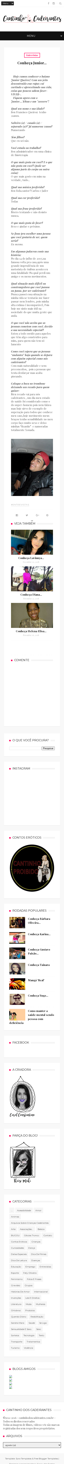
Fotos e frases (34, 1279)
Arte (13, 1229)
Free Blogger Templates (46, 1458)
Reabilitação (37, 1316)
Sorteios (15, 1335)
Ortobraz (16, 1310)
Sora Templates (23, 1458)
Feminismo (17, 1279)
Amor (38, 1210)
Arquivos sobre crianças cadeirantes (30, 1223)
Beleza (41, 1229)
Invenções (16, 1298)
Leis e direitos (32, 1298)
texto (41, 1335)
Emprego (30, 1266)
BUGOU (15, 1235)
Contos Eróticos (19, 1241)
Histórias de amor (20, 1291)
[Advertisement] (37, 693)
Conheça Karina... (39, 934)
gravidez (15, 1285)
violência (28, 1348)
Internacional (41, 1291)
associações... (26, 1229)
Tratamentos (33, 1341)
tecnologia (28, 1335)
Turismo (15, 1348)
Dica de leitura (19, 1260)
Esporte (15, 1273)
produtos (30, 1310)
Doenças (35, 1260)
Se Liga (43, 1323)
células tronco (31, 1235)
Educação (16, 1266)
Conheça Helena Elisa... (31, 631)
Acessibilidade (24, 1210)
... (12, 1210)
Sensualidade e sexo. (21, 1329)
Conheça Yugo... (38, 995)
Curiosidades (17, 1248)
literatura (16, 1304)
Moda (28, 1304)
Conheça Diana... (31, 594)
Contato (47, 1235)
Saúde (32, 1323)
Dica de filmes (38, 1254)
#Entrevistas (20, 504)
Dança (31, 1248)
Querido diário (18, 1316)
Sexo (38, 1329)
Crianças (35, 1241)
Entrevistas (32, 55)
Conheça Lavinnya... (31, 558)
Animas (15, 1216)
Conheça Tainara (39, 965)
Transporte (16, 1341)
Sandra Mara (17, 1323)
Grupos (28, 1285)
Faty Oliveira (29, 1273)
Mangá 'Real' (36, 980)
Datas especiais (19, 1254)
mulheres (40, 1304)
